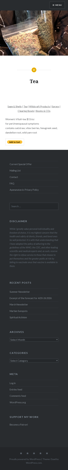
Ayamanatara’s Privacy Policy (24, 189)
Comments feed (18, 396)
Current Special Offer (21, 164)
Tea (25, 106)
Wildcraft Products (39, 106)
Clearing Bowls (26, 110)
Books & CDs (43, 110)
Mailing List (15, 170)
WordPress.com (34, 462)
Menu (58, 5)
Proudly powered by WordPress (25, 459)
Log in (13, 383)
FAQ (12, 183)
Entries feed (16, 389)
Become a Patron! (19, 424)
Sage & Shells (15, 106)
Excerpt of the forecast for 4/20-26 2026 (31, 298)
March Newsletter (19, 304)
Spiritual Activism (18, 317)
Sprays (55, 106)
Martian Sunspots (19, 311)
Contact (14, 177)
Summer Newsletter (20, 291)
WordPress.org (18, 402)
